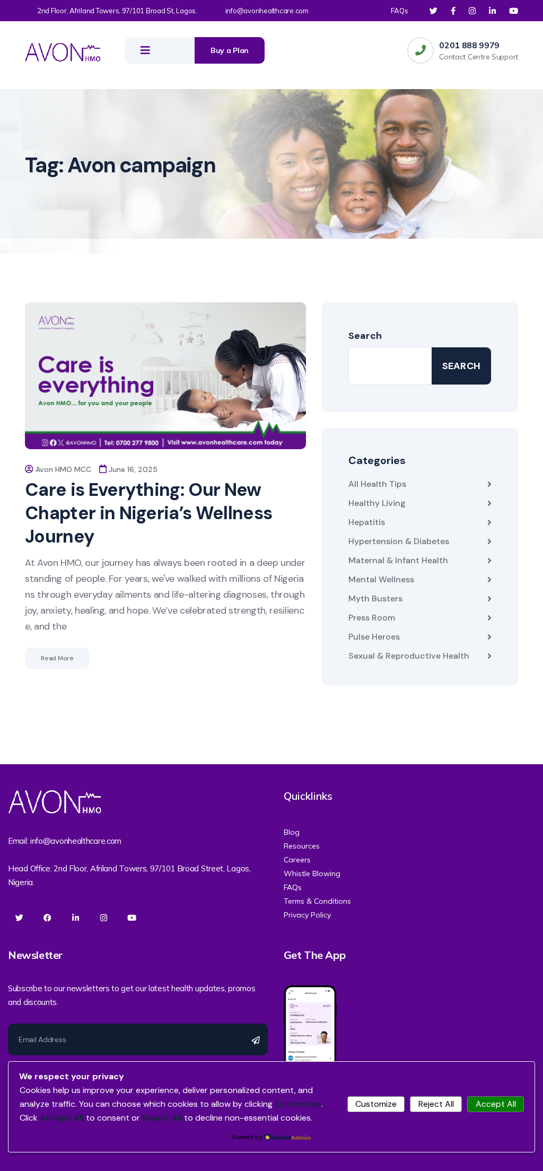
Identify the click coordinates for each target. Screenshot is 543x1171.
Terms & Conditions (317, 901)
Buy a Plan (230, 50)
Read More (57, 658)
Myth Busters (375, 598)
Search (365, 335)
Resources (302, 846)
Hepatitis (366, 522)
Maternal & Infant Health (398, 560)
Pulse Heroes (374, 636)
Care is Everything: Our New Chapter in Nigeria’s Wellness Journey (148, 513)
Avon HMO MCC (63, 469)
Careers (297, 859)
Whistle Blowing (312, 873)
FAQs (399, 10)
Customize (376, 1103)
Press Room (371, 617)
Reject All (436, 1103)
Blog (292, 832)
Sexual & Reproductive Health (408, 655)
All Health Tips (377, 484)
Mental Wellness (381, 579)
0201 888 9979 (469, 45)
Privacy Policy (307, 915)
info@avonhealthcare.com (267, 10)
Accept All (496, 1103)
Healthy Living (377, 503)
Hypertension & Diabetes (398, 541)
